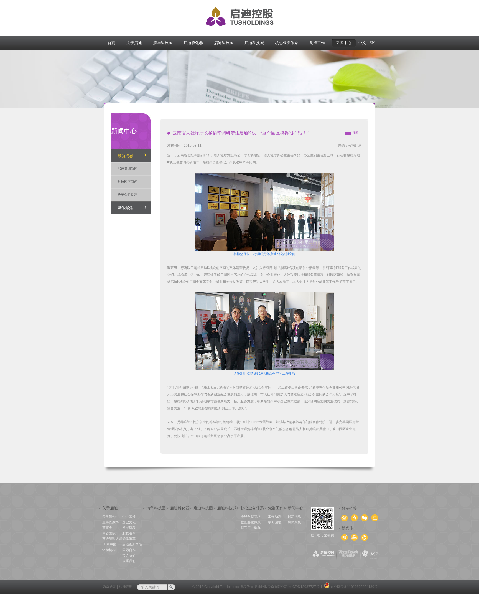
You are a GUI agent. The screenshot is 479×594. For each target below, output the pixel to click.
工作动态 (274, 517)
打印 (355, 133)
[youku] (364, 537)
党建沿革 (129, 539)
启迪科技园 (203, 508)
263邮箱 (109, 587)
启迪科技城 (226, 508)
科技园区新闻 (127, 182)
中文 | (363, 43)
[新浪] (344, 537)
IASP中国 (109, 544)
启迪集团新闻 (127, 169)
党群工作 (276, 508)
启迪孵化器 (179, 508)
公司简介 (109, 517)
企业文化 (129, 522)
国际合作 (129, 550)
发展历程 (129, 528)
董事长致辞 (110, 522)
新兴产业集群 (251, 528)
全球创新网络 (251, 517)
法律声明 (126, 587)
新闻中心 (295, 508)
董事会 (107, 528)
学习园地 (274, 522)
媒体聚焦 (125, 208)
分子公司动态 (127, 195)
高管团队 (109, 533)
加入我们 (129, 555)
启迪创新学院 (132, 544)
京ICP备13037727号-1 (305, 587)
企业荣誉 (129, 517)
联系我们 (129, 561)
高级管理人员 (112, 539)
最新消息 (125, 156)
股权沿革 (129, 533)
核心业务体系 (252, 508)
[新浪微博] (354, 537)
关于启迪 (110, 508)
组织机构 (109, 550)
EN (372, 43)
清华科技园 (156, 508)
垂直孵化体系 (251, 522)
